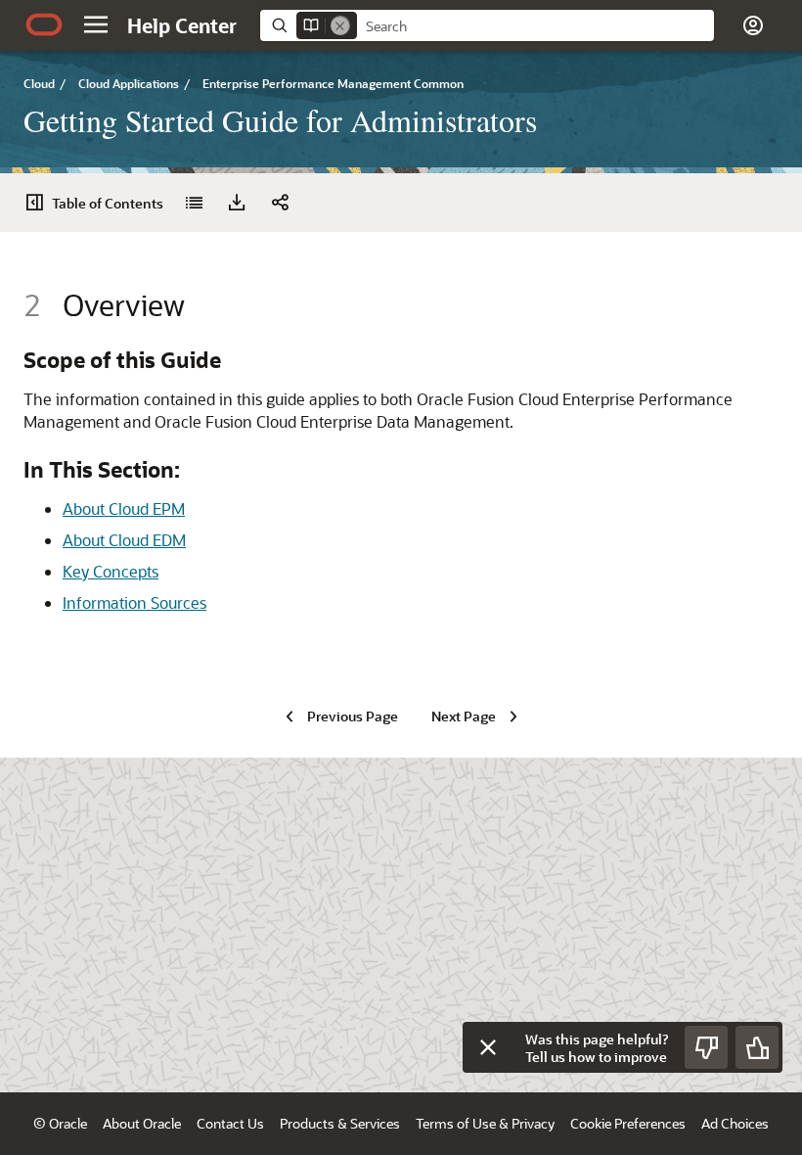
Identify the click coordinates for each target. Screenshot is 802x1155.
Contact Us (230, 1123)
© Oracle (60, 1123)
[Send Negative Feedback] (706, 1047)
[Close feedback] (488, 1047)
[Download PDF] (236, 202)
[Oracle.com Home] (44, 24)
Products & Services (340, 1123)
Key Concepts (110, 571)
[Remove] (340, 25)
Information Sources (134, 602)
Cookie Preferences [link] (628, 1123)
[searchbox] (535, 26)
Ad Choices (735, 1123)
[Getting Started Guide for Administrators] (193, 202)
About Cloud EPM (124, 508)
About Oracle (142, 1123)
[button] (96, 24)
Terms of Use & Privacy (485, 1123)
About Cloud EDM (124, 540)
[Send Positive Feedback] (757, 1047)
